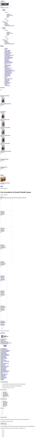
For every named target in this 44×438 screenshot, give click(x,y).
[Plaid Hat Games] (3, 367)
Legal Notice (7, 24)
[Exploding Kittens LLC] (4, 354)
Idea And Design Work (9, 57)
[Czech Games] (3, 352)
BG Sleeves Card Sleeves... (5, 95)
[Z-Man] (2, 379)
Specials (4, 401)
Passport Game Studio (8, 78)
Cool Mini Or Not (8, 71)
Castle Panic (2, 213)
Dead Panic (2, 230)
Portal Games (7, 79)
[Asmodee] (2, 339)
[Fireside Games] (3, 357)
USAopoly (6, 81)
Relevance (2, 197)
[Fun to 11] (2, 359)
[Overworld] (2, 365)
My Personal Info (6, 395)
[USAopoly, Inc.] (3, 376)
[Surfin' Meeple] (3, 374)
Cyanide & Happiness (8, 72)
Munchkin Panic (3, 263)
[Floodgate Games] (3, 358)
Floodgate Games (8, 75)
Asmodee (8, 14)
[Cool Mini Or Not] (3, 349)
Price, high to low (23, 197)
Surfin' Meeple (7, 65)
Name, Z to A (11, 197)
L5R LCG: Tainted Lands (4, 119)
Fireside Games (7, 74)
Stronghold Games (8, 64)
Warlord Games (7, 85)
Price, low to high (17, 197)
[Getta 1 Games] (3, 360)
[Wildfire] (2, 378)
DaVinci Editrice (7, 73)
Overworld (6, 60)
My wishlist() (2, 1)
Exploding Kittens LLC (9, 69)
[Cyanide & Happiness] (4, 351)
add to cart (2, 212)
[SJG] (1, 372)
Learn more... (2, 278)
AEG (8, 17)
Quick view (2, 211)
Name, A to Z (6, 197)
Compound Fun (7, 54)
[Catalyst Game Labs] (4, 343)
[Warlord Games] (3, 377)
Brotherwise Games (8, 67)
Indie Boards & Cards (8, 58)
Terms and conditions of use (9, 25)
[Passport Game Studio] (4, 366)
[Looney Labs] (3, 364)
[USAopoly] (2, 375)
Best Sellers (5, 403)
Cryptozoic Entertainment (9, 55)
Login (4, 396)
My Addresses (5, 394)
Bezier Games (7, 51)
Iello (7, 20)
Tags (1, 186)
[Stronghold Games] (4, 373)
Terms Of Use (5, 405)
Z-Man (8, 16)
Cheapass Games (8, 53)
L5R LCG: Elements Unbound (5, 151)
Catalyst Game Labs (8, 52)
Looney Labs (7, 59)
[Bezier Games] (3, 340)
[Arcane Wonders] (3, 338)
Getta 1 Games (7, 56)
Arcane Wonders (7, 50)
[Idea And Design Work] (4, 361)
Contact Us (5, 404)
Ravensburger (7, 80)
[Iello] (1, 362)
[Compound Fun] (3, 348)
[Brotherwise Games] (4, 341)
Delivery (6, 23)
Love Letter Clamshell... (4, 159)
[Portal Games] (3, 368)
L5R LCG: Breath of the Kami (5, 103)
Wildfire (6, 66)
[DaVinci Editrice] (3, 353)
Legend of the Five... (4, 167)
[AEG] (5, 337)
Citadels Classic (3, 111)
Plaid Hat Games (10, 15)
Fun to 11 (6, 76)
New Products (5, 402)
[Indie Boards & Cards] (4, 363)
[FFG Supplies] (3, 356)
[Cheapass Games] (5, 347)
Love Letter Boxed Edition (5, 182)
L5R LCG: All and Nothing (5, 143)
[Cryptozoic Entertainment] (5, 350)
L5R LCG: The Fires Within (5, 127)
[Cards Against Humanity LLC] (6, 342)
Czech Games (7, 68)
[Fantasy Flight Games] (4, 355)
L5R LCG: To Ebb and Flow (5, 135)
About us (6, 22)
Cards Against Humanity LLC (10, 70)
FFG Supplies (7, 83)
